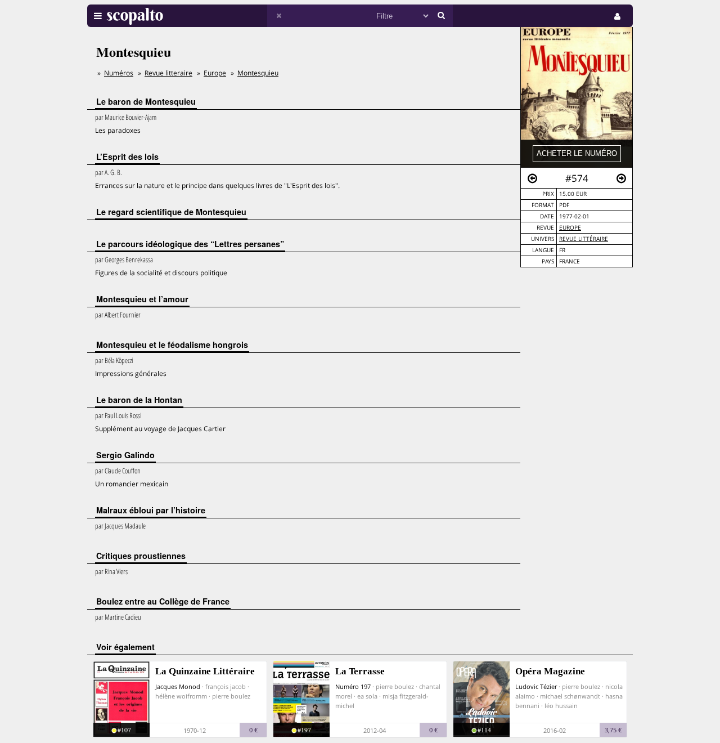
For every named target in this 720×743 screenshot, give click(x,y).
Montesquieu (257, 73)
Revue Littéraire (583, 239)
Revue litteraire (168, 73)
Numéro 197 (353, 686)
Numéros (118, 73)
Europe (570, 227)
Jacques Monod (177, 686)
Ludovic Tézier (536, 686)
